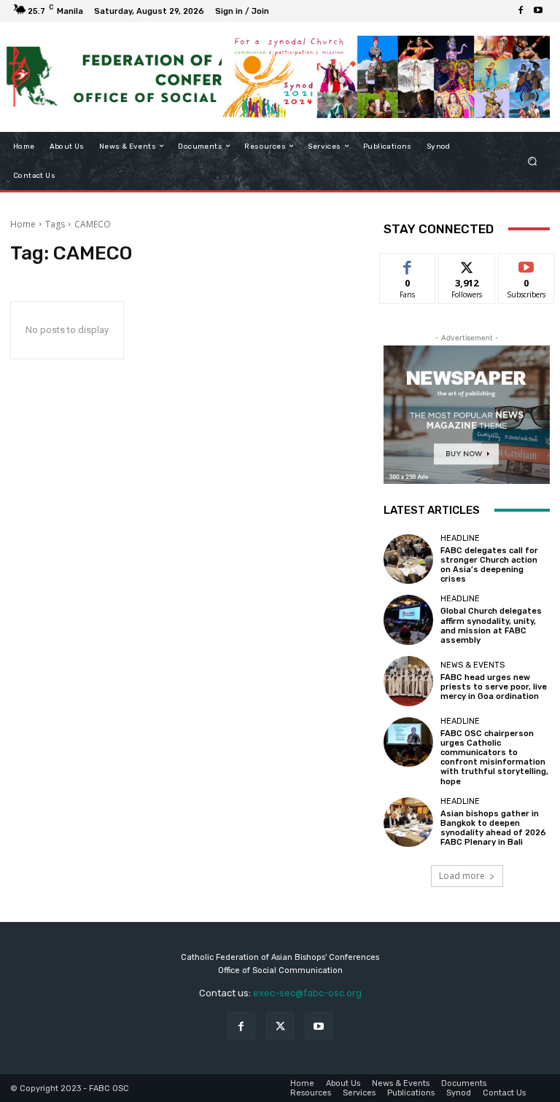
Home (23, 224)
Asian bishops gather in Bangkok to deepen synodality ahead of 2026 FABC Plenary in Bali (493, 828)
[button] (532, 160)
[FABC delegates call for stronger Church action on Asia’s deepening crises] (408, 559)
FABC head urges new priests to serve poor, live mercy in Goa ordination (493, 687)
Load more (462, 876)
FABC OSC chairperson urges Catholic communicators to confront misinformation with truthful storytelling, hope (494, 757)
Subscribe (526, 264)
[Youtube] (538, 11)
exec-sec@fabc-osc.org (307, 993)
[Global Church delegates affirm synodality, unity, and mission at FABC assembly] (408, 619)
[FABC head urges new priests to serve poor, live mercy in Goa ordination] (408, 681)
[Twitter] (279, 1026)
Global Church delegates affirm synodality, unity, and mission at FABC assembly (491, 625)
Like (408, 264)
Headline (460, 538)
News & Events (472, 665)
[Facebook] (520, 11)
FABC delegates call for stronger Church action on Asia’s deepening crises (489, 565)
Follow (467, 264)
